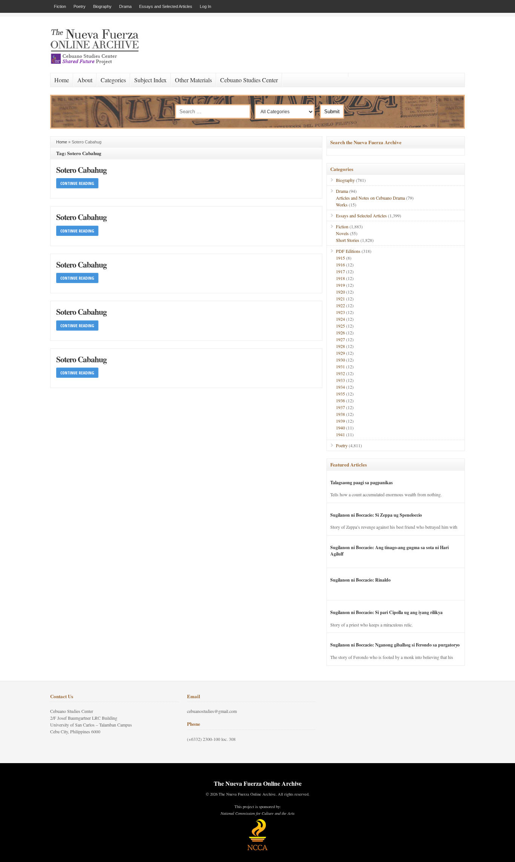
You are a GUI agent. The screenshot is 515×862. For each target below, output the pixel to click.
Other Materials (193, 80)
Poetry (80, 6)
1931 (340, 366)
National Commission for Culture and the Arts (257, 813)
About (84, 80)
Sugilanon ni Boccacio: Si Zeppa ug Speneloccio (376, 515)
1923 (340, 312)
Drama (125, 6)
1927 (340, 339)
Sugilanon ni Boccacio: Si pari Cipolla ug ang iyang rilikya (386, 612)
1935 (340, 394)
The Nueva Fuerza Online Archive (258, 783)
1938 (340, 414)
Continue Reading (77, 183)
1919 (340, 285)
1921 (340, 299)
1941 (340, 434)
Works (342, 205)
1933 (340, 380)
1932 (340, 373)
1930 (340, 360)
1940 (340, 428)
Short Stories (347, 240)
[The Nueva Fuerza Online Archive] (97, 63)
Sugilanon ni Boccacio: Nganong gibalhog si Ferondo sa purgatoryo (395, 645)
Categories (113, 80)
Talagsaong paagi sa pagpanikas (361, 482)
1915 (340, 258)
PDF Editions (348, 251)
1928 (340, 346)
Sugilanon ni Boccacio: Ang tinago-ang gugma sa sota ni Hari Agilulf (389, 550)
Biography (102, 6)
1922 (340, 305)
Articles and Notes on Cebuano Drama (370, 198)
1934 (340, 387)
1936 (340, 400)
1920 (340, 292)
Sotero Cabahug (81, 169)
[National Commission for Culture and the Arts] (257, 849)
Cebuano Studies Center (249, 80)
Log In (205, 6)
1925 (340, 326)
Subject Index (150, 80)
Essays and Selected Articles (165, 6)
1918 (340, 278)
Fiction (60, 6)
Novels (342, 233)
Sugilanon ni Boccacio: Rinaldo (360, 580)
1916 (340, 265)
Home (61, 80)
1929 (340, 353)
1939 (340, 421)
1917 (340, 271)
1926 (340, 332)
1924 (340, 319)
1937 (340, 407)
